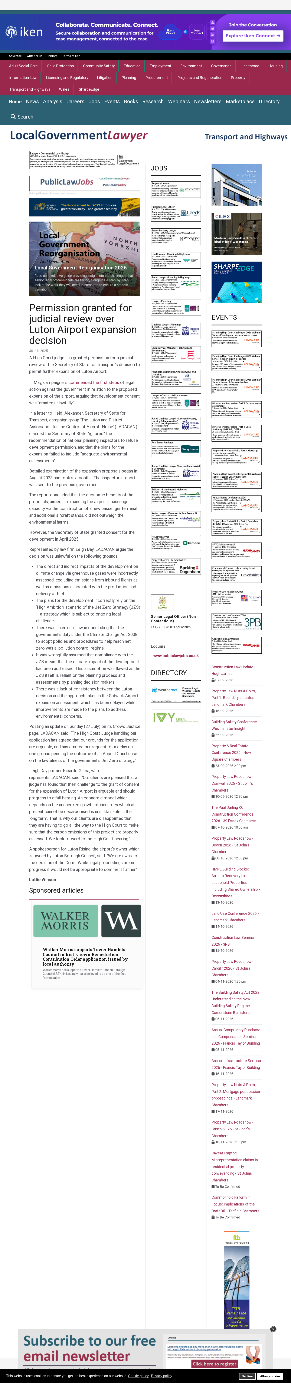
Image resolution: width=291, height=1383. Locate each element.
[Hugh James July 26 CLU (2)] (237, 645)
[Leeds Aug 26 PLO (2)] (176, 213)
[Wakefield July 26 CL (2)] (176, 519)
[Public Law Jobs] (84, 185)
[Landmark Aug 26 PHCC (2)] (237, 480)
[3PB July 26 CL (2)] (237, 621)
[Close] (273, 1329)
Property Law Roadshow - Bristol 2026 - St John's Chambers (233, 1129)
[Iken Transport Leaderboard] (145, 31)
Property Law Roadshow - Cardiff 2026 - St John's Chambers (233, 968)
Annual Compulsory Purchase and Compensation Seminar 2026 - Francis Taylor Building (236, 1036)
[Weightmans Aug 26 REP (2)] (176, 448)
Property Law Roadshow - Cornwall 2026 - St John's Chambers (233, 783)
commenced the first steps (93, 382)
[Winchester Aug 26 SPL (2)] (176, 237)
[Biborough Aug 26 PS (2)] (176, 378)
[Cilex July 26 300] (237, 234)
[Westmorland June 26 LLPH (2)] (176, 260)
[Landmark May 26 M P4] (237, 433)
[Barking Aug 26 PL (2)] (176, 566)
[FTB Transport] (236, 1294)
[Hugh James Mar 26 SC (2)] (237, 551)
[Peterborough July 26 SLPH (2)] (176, 284)
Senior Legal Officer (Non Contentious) (173, 618)
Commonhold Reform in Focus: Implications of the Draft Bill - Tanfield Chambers (235, 1204)
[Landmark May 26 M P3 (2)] (237, 409)
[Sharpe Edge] (237, 282)
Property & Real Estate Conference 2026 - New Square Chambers (231, 753)
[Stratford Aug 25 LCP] (176, 401)
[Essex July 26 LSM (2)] (176, 354)
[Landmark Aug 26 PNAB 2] (237, 456)
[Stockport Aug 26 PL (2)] (176, 189)
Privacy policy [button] (161, 1376)
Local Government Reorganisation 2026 (58, 224)
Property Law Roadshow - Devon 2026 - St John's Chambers (233, 845)
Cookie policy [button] (138, 1376)
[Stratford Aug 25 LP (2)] (176, 307)
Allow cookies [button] (270, 1376)
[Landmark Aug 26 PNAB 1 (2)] (237, 527)
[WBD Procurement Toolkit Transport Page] (84, 207)
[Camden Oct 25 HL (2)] (176, 543)
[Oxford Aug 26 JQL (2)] (176, 425)
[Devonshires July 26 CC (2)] (237, 574)
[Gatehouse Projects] (237, 185)
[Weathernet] (176, 694)
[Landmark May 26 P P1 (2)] (237, 339)
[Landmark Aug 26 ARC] (237, 504)
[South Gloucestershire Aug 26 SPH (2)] (176, 496)
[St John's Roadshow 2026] (237, 598)
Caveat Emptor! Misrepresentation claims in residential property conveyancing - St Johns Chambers (235, 1166)
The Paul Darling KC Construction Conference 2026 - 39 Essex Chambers (234, 814)
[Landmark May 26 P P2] (237, 362)
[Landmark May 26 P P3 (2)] (237, 386)
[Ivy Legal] (176, 718)
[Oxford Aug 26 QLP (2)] (176, 331)
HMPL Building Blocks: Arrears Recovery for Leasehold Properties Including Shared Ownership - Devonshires (236, 882)
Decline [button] (247, 1376)
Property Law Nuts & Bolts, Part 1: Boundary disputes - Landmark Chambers (234, 698)
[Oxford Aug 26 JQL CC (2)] (176, 472)
